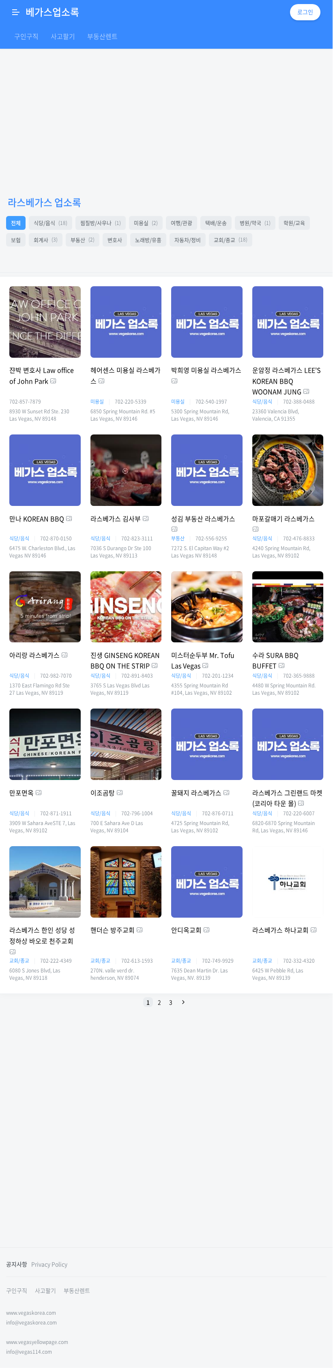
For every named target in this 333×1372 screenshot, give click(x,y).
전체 (16, 223)
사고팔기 (63, 36)
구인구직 (26, 36)
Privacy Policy (49, 1264)
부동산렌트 (102, 36)
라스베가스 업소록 (44, 202)
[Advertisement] (166, 1174)
